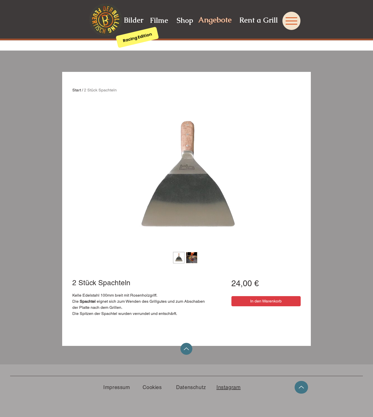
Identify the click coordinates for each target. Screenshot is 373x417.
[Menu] (291, 21)
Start (76, 90)
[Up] (186, 349)
